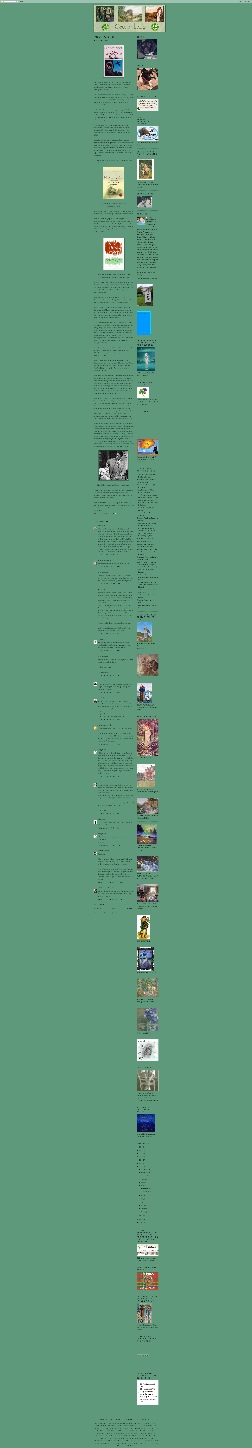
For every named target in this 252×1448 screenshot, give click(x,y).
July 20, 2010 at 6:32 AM (109, 744)
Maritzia (100, 589)
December (144, 1169)
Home (114, 908)
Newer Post (97, 908)
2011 (141, 1163)
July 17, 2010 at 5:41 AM (109, 567)
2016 (141, 1147)
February (144, 1208)
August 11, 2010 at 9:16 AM (110, 882)
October (143, 1176)
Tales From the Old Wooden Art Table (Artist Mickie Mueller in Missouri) (147, 584)
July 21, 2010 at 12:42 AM (109, 776)
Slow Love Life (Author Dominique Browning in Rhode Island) (147, 577)
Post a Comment (99, 905)
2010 (141, 1166)
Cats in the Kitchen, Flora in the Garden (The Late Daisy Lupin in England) (147, 502)
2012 (141, 1160)
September (144, 1179)
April (143, 1202)
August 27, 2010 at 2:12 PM (110, 899)
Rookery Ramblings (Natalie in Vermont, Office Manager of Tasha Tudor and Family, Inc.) (147, 564)
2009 (141, 1216)
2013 (141, 1157)
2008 (141, 1219)
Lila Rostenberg (103, 725)
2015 (141, 1150)
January (143, 1212)
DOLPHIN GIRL (146, 1192)
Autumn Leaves (103, 560)
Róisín (100, 525)
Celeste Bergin (102, 698)
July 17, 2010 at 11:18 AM (109, 584)
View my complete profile (147, 278)
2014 (141, 1153)
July (142, 1185)
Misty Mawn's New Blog (145, 541)
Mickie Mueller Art (104, 888)
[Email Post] (116, 513)
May (142, 1199)
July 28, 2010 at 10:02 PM (109, 845)
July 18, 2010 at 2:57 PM (108, 675)
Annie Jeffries (102, 850)
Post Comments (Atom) (109, 913)
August (143, 1182)
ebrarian (100, 681)
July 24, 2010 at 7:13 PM (108, 813)
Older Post (130, 908)
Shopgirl (100, 750)
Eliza (99, 819)
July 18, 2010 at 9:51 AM (109, 651)
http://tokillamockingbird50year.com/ (105, 143)
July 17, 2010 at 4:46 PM (108, 634)
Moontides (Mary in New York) (147, 549)
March (143, 1205)
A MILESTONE (146, 1188)
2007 (141, 1222)
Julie (150, 217)
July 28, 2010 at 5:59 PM (108, 828)
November (144, 1172)
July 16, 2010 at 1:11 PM (108, 555)
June (142, 1195)
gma (99, 639)
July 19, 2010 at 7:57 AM (109, 719)
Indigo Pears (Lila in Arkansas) (146, 538)
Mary (99, 782)
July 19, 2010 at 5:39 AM (109, 692)
